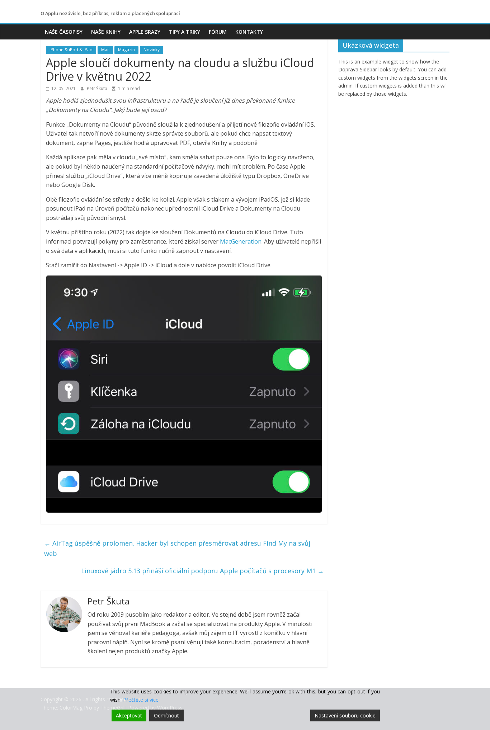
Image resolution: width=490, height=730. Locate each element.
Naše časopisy (64, 31)
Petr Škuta (97, 88)
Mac (105, 50)
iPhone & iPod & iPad (71, 50)
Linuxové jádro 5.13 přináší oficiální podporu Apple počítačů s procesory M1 (202, 570)
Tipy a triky (184, 31)
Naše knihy (106, 31)
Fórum (218, 31)
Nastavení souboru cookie (345, 715)
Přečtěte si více (141, 699)
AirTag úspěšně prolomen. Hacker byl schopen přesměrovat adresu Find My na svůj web (177, 548)
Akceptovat (129, 715)
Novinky (151, 50)
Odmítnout (166, 715)
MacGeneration (241, 241)
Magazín (126, 50)
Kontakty (249, 31)
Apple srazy (144, 31)
